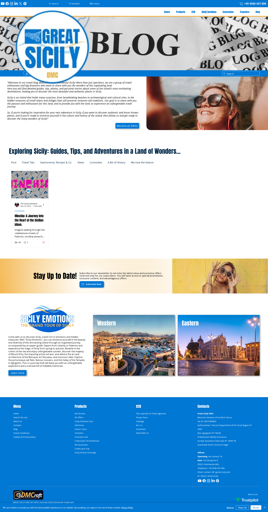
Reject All (242, 507)
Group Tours (142, 417)
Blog (15, 429)
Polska (139, 437)
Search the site (20, 417)
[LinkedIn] (16, 4)
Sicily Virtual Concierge (85, 452)
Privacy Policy (127, 507)
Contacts (17, 425)
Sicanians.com (81, 437)
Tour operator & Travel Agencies (151, 413)
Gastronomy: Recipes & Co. (56, 162)
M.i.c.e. (139, 425)
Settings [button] (230, 507)
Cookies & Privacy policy (24, 437)
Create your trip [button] (82, 448)
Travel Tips (28, 162)
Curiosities (96, 162)
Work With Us (142, 433)
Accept (256, 507)
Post (13, 162)
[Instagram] (11, 4)
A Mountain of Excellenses (87, 441)
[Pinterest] (25, 4)
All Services (80, 413)
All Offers (79, 417)
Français (140, 452)
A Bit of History (116, 162)
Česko (139, 441)
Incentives (141, 429)
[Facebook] (7, 4)
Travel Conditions (21, 433)
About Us (17, 421)
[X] (20, 4)
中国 (138, 444)
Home (16, 413)
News (81, 162)
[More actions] (44, 204)
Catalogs (140, 421)
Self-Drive (79, 425)
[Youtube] (3, 4)
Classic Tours (81, 429)
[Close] (264, 507)
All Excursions (81, 444)
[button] (74, 3)
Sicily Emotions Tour (84, 421)
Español (139, 448)
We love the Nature (142, 162)
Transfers (79, 433)
